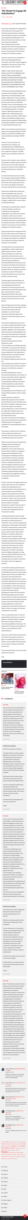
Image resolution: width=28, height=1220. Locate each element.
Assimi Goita (12, 1141)
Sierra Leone (23, 1154)
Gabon (18, 1146)
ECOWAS (23, 1144)
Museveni (20, 1148)
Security (18, 1154)
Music (24, 1148)
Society (5, 1207)
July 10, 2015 (6, 1058)
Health (5, 1185)
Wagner (2, 1158)
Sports (5, 1211)
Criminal (19, 1141)
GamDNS (8, 1219)
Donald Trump (14, 1143)
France (9, 1146)
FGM (6, 1146)
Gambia (22, 1146)
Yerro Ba (5, 704)
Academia (3, 1141)
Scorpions (14, 1154)
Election (2, 1146)
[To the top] (25, 1216)
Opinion (5, 1192)
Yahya (16, 1158)
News (4, 1189)
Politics (3, 8)
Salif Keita (3, 1154)
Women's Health (10, 1158)
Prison (18, 1152)
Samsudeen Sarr (9, 1154)
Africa (7, 1141)
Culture (5, 1166)
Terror (8, 1156)
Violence (23, 1156)
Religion (21, 1152)
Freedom (5, 1178)
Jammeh (12, 1148)
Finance (5, 1174)
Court (16, 1141)
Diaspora (9, 1144)
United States (18, 1156)
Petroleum (17, 1150)
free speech (14, 1146)
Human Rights (5, 1148)
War (6, 1158)
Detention (3, 1144)
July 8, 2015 (6, 809)
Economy (19, 1143)
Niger (2, 1150)
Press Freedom (7, 1200)
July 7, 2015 (9, 17)
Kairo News (9, 1217)
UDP (14, 1156)
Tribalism (11, 1156)
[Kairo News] (14, 2)
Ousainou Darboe (11, 1150)
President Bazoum (12, 1152)
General (5, 1181)
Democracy (24, 1141)
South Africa (3, 1156)
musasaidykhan (7, 662)
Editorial (5, 1170)
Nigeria (6, 1150)
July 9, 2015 (6, 899)
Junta (17, 1148)
